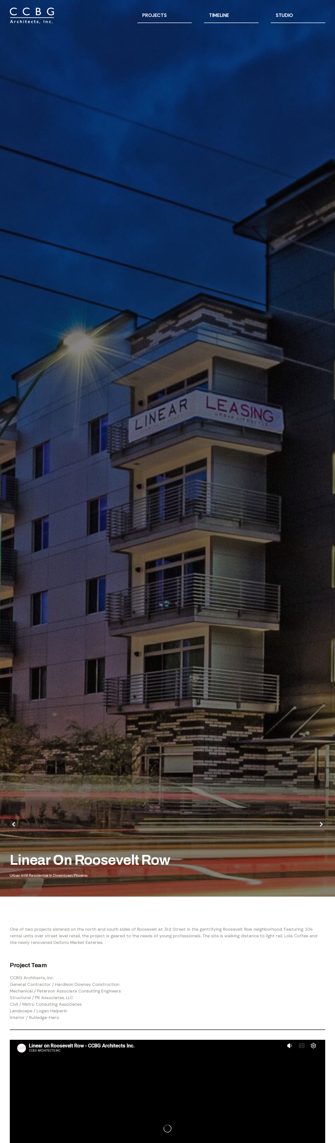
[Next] (246, 824)
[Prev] (89, 824)
